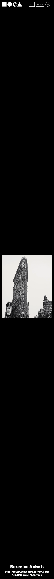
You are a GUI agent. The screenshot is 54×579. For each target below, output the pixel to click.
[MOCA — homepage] (12, 4)
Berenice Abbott (27, 566)
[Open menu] (47, 4)
